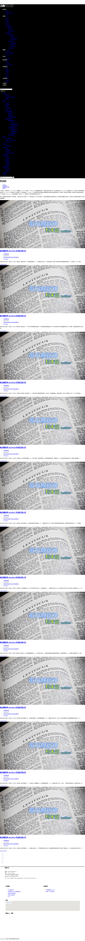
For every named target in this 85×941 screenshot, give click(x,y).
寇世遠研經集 (8, 145)
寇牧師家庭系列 (11, 120)
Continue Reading (3, 264)
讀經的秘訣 (10, 113)
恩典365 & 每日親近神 (10, 140)
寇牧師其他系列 (11, 135)
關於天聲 (7, 95)
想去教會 (7, 156)
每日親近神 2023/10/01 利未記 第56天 (13, 251)
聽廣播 (4, 136)
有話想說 (7, 165)
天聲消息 (7, 99)
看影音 (4, 100)
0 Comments (5, 259)
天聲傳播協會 (6, 254)
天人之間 (7, 102)
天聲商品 (5, 172)
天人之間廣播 (8, 138)
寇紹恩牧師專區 (8, 118)
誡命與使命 (5, 147)
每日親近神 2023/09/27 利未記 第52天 (13, 512)
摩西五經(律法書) (7, 257)
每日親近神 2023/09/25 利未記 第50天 (13, 642)
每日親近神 (7, 108)
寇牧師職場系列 (11, 127)
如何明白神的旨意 (12, 117)
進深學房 (7, 104)
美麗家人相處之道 (15, 124)
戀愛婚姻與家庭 (14, 126)
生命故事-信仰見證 (9, 153)
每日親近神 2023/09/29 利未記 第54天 (13, 382)
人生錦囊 (7, 149)
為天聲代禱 (7, 169)
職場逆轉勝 (13, 133)
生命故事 (7, 163)
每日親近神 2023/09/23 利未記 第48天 (13, 772)
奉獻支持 (7, 171)
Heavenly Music (8, 109)
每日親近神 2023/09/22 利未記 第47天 (13, 837)
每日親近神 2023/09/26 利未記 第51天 (13, 577)
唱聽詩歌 (7, 160)
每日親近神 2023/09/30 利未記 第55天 (13, 316)
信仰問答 (7, 162)
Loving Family (8, 142)
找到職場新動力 (14, 129)
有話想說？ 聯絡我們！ (10, 97)
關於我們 (5, 93)
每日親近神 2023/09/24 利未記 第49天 (13, 707)
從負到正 (13, 122)
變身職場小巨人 (14, 131)
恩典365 (7, 106)
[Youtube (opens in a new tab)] (4, 2)
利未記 (4, 188)
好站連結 (5, 174)
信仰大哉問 (7, 151)
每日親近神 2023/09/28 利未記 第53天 (13, 447)
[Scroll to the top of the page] (0, 940)
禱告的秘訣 (10, 115)
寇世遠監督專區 (8, 111)
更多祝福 (7, 158)
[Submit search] (13, 177)
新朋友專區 (5, 154)
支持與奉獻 (5, 167)
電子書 (4, 144)
